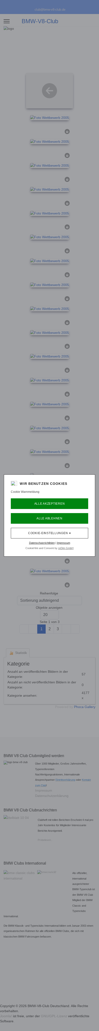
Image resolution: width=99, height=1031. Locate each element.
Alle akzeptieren (49, 503)
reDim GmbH (66, 548)
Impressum (63, 542)
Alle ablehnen (49, 518)
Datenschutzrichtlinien (42, 542)
